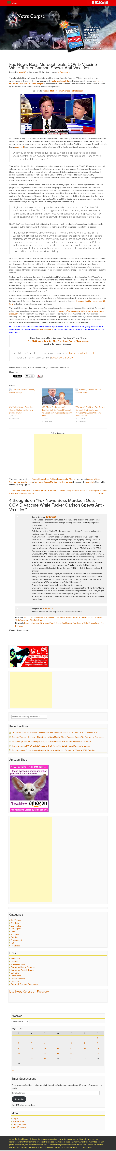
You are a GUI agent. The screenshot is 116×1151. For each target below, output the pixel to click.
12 (58, 1048)
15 (97, 1048)
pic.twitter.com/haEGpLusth (80, 353)
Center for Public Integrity (22, 970)
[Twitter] (98, 3)
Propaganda (62, 479)
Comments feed (20, 1124)
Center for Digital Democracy (23, 967)
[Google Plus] (102, 3)
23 (18, 1058)
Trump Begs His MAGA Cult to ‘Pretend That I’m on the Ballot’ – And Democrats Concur (51, 746)
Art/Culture (16, 920)
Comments (65, 72)
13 (71, 1048)
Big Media (15, 923)
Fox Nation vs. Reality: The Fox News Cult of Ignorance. (58, 341)
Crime (13, 931)
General (35, 479)
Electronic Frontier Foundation (24, 984)
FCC (13, 943)
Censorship (16, 926)
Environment (16, 940)
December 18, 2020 (62, 357)
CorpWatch (16, 975)
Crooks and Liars (18, 978)
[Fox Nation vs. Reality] (81, 36)
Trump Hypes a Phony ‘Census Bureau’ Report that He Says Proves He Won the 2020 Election (53, 750)
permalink (90, 482)
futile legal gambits (60, 81)
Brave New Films (18, 964)
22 (97, 1053)
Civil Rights (16, 928)
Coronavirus (14, 482)
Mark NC (22, 72)
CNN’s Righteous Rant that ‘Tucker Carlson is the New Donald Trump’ (21, 410)
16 (18, 1053)
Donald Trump (27, 482)
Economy (15, 934)
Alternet (14, 961)
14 (84, 1048)
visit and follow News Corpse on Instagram (63, 91)
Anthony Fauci (93, 479)
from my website (45, 329)
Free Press (15, 945)
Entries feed (18, 1121)
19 (58, 1053)
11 (45, 1048)
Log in (15, 1118)
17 (31, 1053)
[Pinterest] (106, 3)
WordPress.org (19, 1127)
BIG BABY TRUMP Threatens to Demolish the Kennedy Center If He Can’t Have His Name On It (54, 732)
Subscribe (19, 1099)
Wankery (72, 479)
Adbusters (15, 958)
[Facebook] (94, 3)
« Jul (13, 1070)
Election (14, 937)
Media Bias (44, 479)
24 (31, 1058)
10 (31, 1048)
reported (19, 147)
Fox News (38, 482)
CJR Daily (15, 973)
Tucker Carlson (65, 482)
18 (45, 1053)
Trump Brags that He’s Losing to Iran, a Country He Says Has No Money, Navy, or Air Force (51, 741)
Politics (53, 479)
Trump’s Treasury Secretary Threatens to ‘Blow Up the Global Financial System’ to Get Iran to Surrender (58, 737)
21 (84, 1053)
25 (45, 1058)
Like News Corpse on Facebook (29, 991)
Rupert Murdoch (51, 482)
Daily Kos (15, 981)
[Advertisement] (58, 454)
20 (71, 1053)
